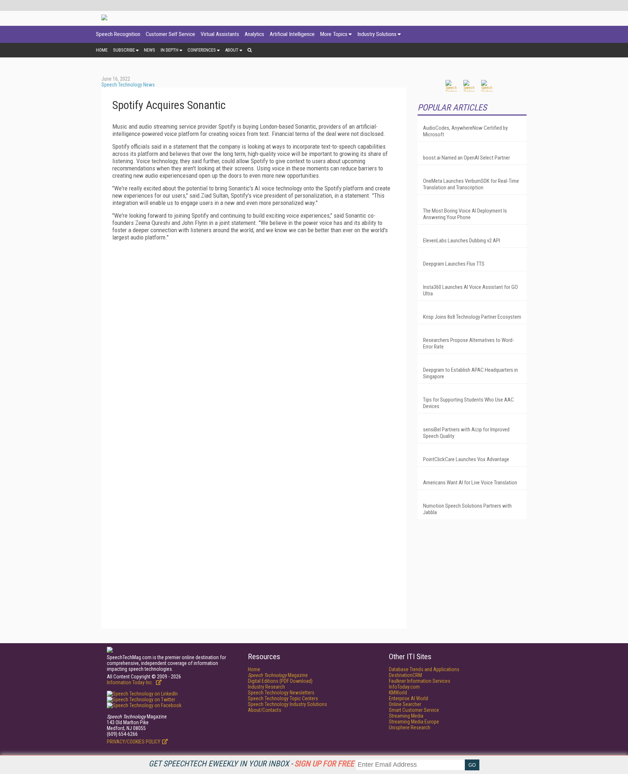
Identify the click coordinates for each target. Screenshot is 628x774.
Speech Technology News (128, 85)
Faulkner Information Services (419, 681)
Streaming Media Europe (414, 722)
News (149, 50)
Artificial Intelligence (292, 34)
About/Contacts (264, 710)
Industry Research (266, 687)
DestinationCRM (405, 675)
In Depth (169, 50)
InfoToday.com (404, 687)
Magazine (278, 675)
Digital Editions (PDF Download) (280, 681)
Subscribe (124, 50)
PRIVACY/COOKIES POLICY (133, 742)
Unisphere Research (409, 727)
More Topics (333, 34)
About (231, 50)
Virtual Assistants (220, 34)
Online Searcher (405, 704)
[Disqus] (254, 337)
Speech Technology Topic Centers (283, 698)
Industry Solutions (376, 34)
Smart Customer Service (414, 710)
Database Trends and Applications (424, 669)
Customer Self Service (170, 34)
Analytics (254, 34)
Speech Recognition (118, 34)
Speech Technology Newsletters (281, 693)
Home (102, 50)
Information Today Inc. (130, 682)
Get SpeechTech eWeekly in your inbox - (251, 763)
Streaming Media (406, 716)
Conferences (202, 50)
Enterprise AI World (408, 698)
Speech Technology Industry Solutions (287, 704)
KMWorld (398, 693)
